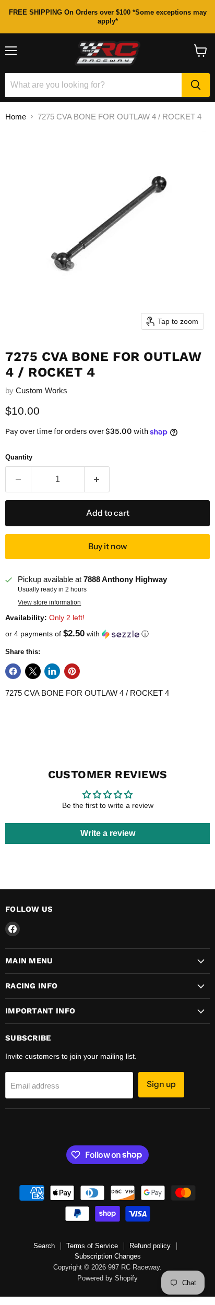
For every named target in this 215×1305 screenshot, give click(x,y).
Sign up (161, 1084)
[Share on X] (33, 671)
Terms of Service (92, 1246)
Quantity (18, 457)
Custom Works (41, 390)
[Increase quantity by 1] (97, 479)
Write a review (107, 833)
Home (15, 116)
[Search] (196, 85)
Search (44, 1246)
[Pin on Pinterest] (72, 671)
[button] (107, 634)
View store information (49, 602)
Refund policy (150, 1246)
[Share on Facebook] (13, 671)
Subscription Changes (108, 1256)
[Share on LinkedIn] (52, 671)
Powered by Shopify (107, 1278)
